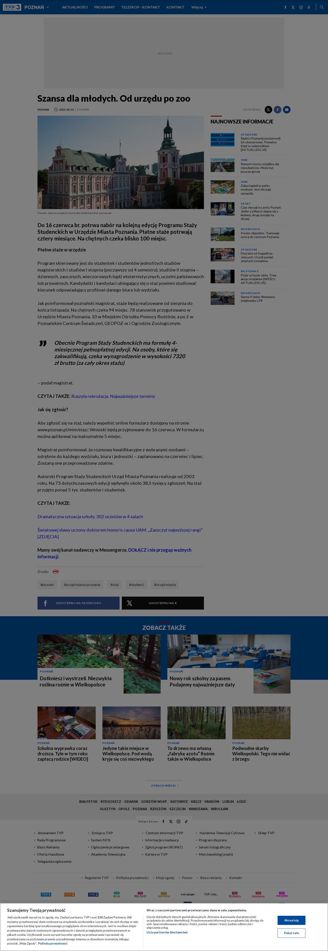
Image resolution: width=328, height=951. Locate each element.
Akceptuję (291, 920)
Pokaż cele (291, 933)
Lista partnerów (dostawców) (167, 932)
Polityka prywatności (52, 943)
